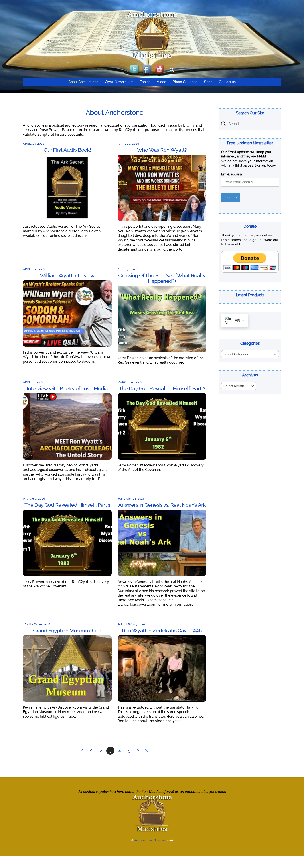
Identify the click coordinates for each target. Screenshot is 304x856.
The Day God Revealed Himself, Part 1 (67, 505)
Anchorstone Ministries (150, 840)
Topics (145, 82)
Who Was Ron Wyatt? (162, 150)
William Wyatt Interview (67, 275)
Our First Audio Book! (67, 150)
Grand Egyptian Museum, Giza (67, 630)
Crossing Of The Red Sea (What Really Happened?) (161, 278)
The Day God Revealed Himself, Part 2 (162, 388)
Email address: (232, 174)
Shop (208, 82)
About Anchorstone (83, 82)
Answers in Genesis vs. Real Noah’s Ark (161, 505)
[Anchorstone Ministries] (152, 58)
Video (161, 82)
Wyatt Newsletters (119, 82)
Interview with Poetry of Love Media (67, 388)
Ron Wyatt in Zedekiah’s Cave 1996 (162, 630)
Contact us (227, 82)
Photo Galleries (185, 82)
